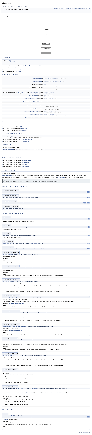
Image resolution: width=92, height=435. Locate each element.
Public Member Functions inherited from (16, 121)
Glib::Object (17, 67)
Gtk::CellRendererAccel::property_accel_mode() (30, 65)
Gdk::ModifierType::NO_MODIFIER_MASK (17, 317)
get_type (12, 135)
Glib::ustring (21, 92)
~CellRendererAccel (48, 83)
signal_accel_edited (49, 92)
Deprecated (5, 180)
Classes (26, 6)
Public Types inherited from (11, 67)
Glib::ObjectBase (23, 128)
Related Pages (10, 6)
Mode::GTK (12, 61)
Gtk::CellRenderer (24, 123)
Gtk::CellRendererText (25, 121)
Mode (10, 60)
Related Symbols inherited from (14, 153)
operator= (46, 78)
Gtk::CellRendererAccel (8, 149)
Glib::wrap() (19, 151)
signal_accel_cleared (49, 93)
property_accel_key (48, 95)
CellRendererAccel (48, 77)
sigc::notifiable (18, 71)
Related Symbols (80, 8)
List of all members (87, 8)
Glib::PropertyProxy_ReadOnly (31, 98)
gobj (45, 84)
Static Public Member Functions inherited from (17, 139)
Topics (15, 6)
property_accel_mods (49, 101)
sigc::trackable (18, 69)
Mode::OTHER (13, 63)
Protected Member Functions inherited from (17, 160)
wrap (17, 149)
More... (20, 14)
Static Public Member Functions (72, 8)
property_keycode (48, 108)
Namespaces (20, 6)
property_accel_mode (49, 114)
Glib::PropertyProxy (33, 95)
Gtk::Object (22, 124)
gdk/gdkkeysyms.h (61, 177)
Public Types (56, 8)
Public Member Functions (63, 8)
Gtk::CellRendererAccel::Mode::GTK (16, 287)
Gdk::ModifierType (34, 92)
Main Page (4, 6)
